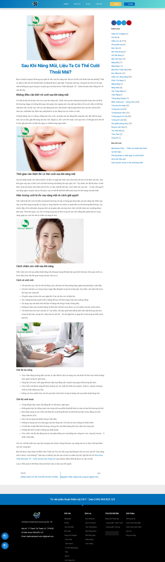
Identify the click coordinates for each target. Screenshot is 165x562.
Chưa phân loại (117, 45)
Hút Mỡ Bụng (116, 55)
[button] (113, 22)
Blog (88, 4)
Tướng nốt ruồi (117, 120)
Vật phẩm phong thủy (119, 123)
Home (66, 4)
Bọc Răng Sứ (116, 73)
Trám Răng (115, 95)
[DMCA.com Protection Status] (112, 533)
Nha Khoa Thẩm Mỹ (119, 70)
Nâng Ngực (115, 66)
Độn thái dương (117, 52)
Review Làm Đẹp (118, 127)
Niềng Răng (115, 84)
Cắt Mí (114, 37)
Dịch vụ (77, 4)
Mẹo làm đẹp (116, 59)
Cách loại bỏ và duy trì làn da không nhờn (127, 163)
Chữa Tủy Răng (117, 80)
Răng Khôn (115, 88)
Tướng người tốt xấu (119, 116)
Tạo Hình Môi (116, 131)
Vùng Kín (114, 138)
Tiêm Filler (115, 134)
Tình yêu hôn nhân (118, 106)
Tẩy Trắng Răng (117, 91)
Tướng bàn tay (117, 109)
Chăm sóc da (116, 41)
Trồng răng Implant (118, 98)
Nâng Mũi (115, 62)
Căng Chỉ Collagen (118, 34)
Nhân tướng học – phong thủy (123, 102)
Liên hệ (99, 4)
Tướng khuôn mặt (118, 113)
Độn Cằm (114, 48)
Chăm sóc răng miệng (119, 77)
